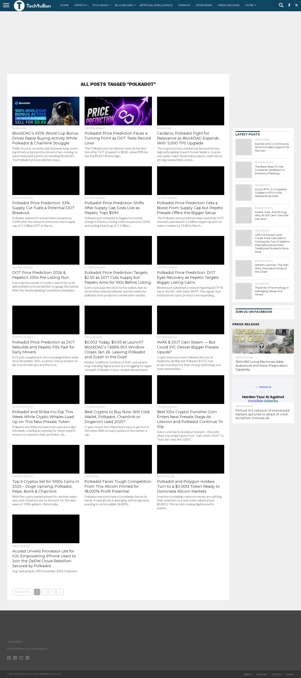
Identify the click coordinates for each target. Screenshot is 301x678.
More (249, 5)
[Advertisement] (150, 42)
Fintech (80, 5)
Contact (262, 674)
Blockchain (124, 5)
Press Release (229, 5)
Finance (184, 5)
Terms (290, 674)
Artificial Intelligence (156, 5)
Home (64, 5)
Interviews (204, 5)
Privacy (277, 674)
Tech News (100, 5)
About (248, 674)
